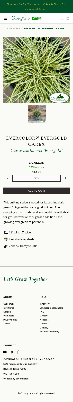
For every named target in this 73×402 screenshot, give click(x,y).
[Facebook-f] (17, 352)
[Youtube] (4, 352)
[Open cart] (68, 18)
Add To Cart (36, 190)
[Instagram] (11, 352)
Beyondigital (22, 378)
